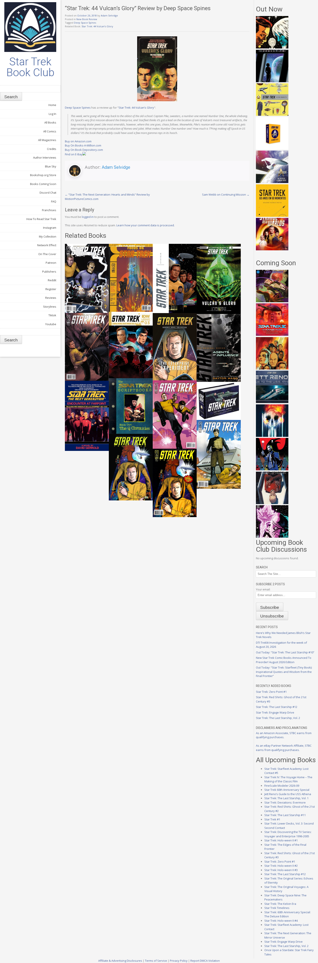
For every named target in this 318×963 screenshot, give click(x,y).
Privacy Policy (179, 961)
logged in (88, 217)
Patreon (51, 263)
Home (52, 105)
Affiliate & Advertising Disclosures (120, 961)
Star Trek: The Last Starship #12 (276, 707)
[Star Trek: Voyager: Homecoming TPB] (272, 81)
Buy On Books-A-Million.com (83, 145)
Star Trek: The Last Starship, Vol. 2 (278, 718)
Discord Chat (48, 193)
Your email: (263, 589)
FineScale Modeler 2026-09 (281, 786)
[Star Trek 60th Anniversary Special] (272, 368)
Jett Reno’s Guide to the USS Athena (287, 794)
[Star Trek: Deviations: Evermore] (272, 469)
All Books (50, 122)
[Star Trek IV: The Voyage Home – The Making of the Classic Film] (272, 335)
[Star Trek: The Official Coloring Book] (272, 182)
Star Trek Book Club (30, 67)
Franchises (49, 210)
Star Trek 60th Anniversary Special (286, 790)
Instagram (49, 228)
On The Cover (47, 254)
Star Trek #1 (272, 819)
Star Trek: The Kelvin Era (280, 904)
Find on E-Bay (73, 154)
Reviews (50, 298)
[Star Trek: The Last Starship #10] (272, 47)
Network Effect (46, 245)
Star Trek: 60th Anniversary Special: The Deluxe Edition (287, 914)
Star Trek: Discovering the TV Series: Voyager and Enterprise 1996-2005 (288, 834)
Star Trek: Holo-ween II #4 (281, 921)
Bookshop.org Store (43, 175)
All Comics (49, 131)
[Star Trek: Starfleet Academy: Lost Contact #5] (272, 301)
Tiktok (52, 315)
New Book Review (86, 19)
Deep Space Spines (85, 22)
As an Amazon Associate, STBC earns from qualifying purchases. (284, 735)
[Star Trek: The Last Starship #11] (272, 537)
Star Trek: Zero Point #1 (271, 692)
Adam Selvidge (109, 15)
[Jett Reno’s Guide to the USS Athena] (272, 402)
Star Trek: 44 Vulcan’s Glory (97, 26)
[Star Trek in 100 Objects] (272, 115)
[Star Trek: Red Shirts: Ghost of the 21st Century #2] (272, 503)
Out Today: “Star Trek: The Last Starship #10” (285, 652)
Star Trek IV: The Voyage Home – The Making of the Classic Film (288, 779)
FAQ (53, 201)
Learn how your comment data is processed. (145, 225)
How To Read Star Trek (41, 219)
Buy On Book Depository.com (84, 150)
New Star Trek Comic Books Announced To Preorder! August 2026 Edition (283, 660)
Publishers (49, 271)
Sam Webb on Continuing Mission (225, 194)
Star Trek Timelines (276, 908)
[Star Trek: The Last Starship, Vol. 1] (272, 436)
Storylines (49, 307)
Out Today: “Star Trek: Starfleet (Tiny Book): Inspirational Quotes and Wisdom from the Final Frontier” (284, 672)
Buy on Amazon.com (78, 141)
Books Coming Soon (43, 184)
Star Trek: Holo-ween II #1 (281, 840)
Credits (51, 149)
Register (50, 289)
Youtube (50, 324)
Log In (52, 114)
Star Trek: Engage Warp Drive (275, 712)
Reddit (52, 280)
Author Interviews (44, 157)
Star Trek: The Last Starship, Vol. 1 (286, 798)
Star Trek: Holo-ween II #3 (281, 870)
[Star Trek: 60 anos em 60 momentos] (272, 216)
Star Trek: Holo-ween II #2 (281, 866)
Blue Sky (50, 166)
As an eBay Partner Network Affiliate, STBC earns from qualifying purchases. (284, 748)
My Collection (47, 236)
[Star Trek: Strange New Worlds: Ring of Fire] (272, 249)
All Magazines (47, 140)
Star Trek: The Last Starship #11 (285, 815)
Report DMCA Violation (205, 961)
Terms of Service (156, 961)
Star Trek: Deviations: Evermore (285, 802)
